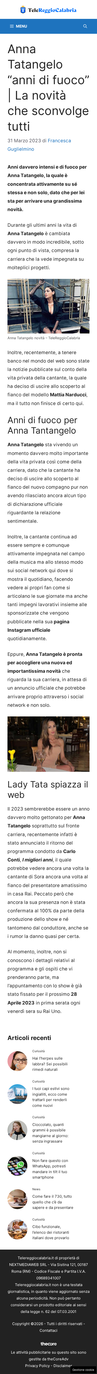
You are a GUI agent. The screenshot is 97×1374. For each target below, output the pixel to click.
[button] (85, 26)
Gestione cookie (83, 1370)
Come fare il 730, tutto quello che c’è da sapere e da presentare (52, 1202)
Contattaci (48, 1330)
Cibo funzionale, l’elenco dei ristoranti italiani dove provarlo (50, 1232)
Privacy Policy (37, 1365)
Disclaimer (62, 1365)
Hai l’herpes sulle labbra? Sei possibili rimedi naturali (50, 1064)
